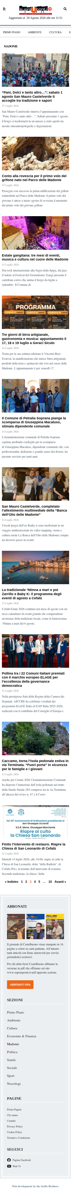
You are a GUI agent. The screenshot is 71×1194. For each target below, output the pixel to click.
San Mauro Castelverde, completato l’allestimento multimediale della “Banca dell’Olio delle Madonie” (34, 510)
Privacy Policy (15, 1126)
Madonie (13, 1044)
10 (50, 881)
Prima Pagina (14, 1109)
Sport (10, 1075)
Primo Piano (11, 32)
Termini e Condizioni (18, 1137)
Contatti (11, 1121)
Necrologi (14, 1083)
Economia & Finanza (21, 1036)
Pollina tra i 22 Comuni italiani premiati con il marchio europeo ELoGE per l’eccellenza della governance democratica (33, 680)
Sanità (11, 1059)
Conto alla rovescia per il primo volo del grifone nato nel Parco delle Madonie (34, 178)
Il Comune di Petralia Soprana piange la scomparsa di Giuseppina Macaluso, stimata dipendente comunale (34, 422)
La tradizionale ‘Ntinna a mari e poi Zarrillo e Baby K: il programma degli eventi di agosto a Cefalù (32, 594)
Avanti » (60, 881)
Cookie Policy (14, 1132)
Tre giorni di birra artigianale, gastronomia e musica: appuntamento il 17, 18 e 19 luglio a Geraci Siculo (34, 339)
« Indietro (11, 881)
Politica (12, 1052)
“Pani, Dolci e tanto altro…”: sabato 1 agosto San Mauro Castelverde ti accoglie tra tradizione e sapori (32, 96)
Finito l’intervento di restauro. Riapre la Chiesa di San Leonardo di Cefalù (33, 846)
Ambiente (35, 32)
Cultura (55, 32)
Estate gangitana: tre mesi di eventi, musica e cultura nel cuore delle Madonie (35, 257)
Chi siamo (12, 1115)
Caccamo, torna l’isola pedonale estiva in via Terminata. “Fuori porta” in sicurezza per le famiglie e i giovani (35, 765)
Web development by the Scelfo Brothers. (35, 1186)
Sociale (12, 1067)
